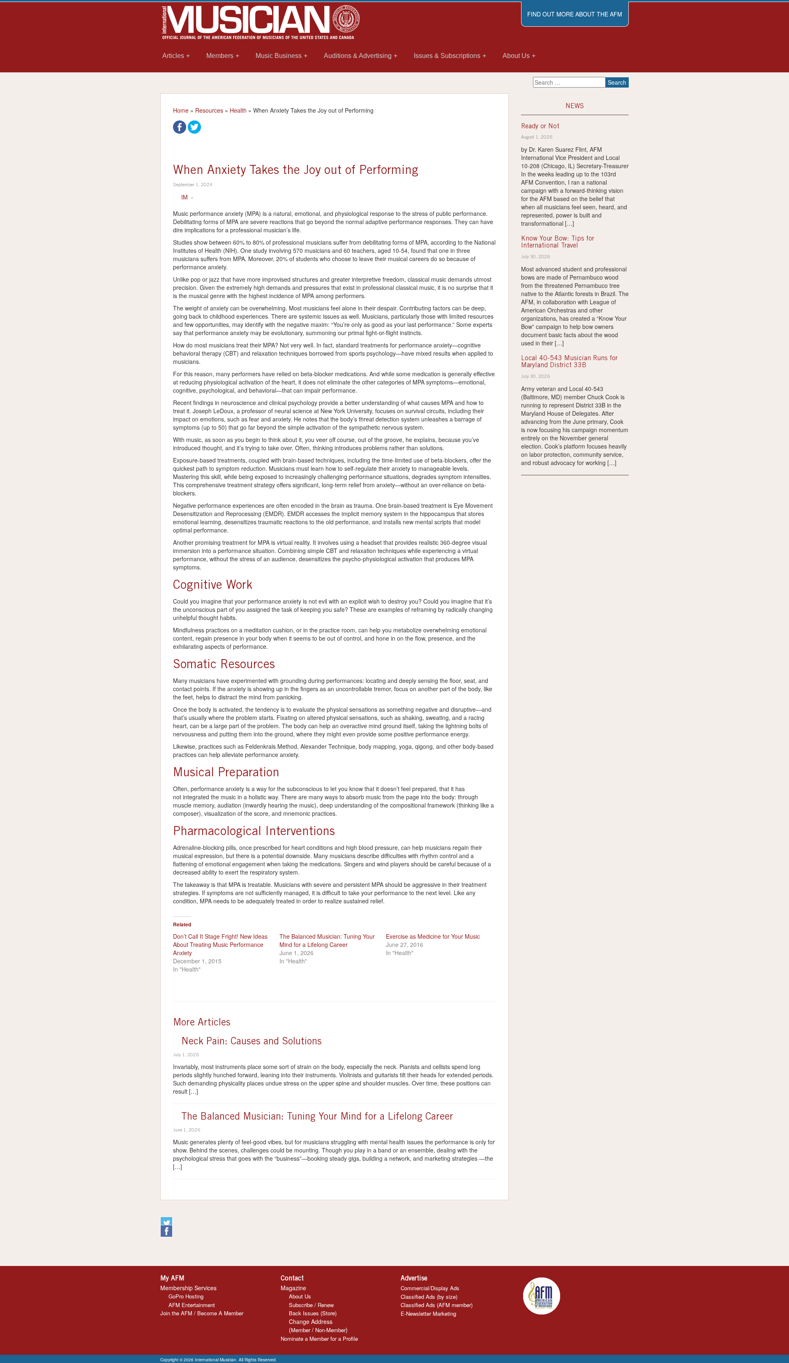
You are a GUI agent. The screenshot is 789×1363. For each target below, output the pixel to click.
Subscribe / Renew (311, 1305)
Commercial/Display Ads (430, 1288)
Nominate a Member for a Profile (319, 1338)
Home (181, 110)
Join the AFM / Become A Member (201, 1313)
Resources (209, 110)
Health (238, 110)
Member (300, 1330)
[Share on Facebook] (179, 126)
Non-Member (330, 1330)
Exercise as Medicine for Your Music (433, 936)
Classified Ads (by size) (429, 1297)
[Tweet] (194, 126)
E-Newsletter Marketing (428, 1313)
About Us (300, 1296)
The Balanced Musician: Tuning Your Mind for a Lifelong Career (327, 940)
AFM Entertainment (191, 1305)
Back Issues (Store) (313, 1313)
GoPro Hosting (185, 1296)
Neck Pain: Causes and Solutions (251, 1042)
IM (184, 197)
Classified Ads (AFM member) (437, 1305)
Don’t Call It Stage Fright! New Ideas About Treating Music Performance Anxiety (220, 944)
